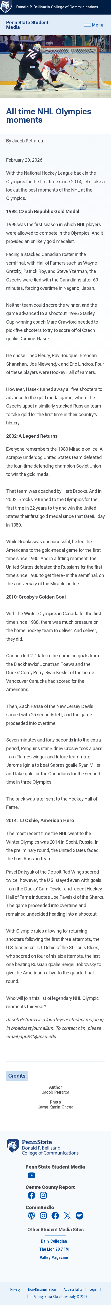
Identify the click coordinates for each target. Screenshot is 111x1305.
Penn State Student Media (27, 25)
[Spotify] (79, 1218)
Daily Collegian (54, 1241)
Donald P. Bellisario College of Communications (57, 7)
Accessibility (73, 1289)
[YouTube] (31, 1177)
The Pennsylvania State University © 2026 (57, 1297)
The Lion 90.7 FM (54, 1249)
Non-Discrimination (42, 1289)
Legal (93, 1289)
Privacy (15, 1289)
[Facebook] (31, 1197)
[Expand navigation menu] (74, 25)
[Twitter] (67, 1217)
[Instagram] (43, 1197)
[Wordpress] (31, 1218)
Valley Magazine (54, 1257)
